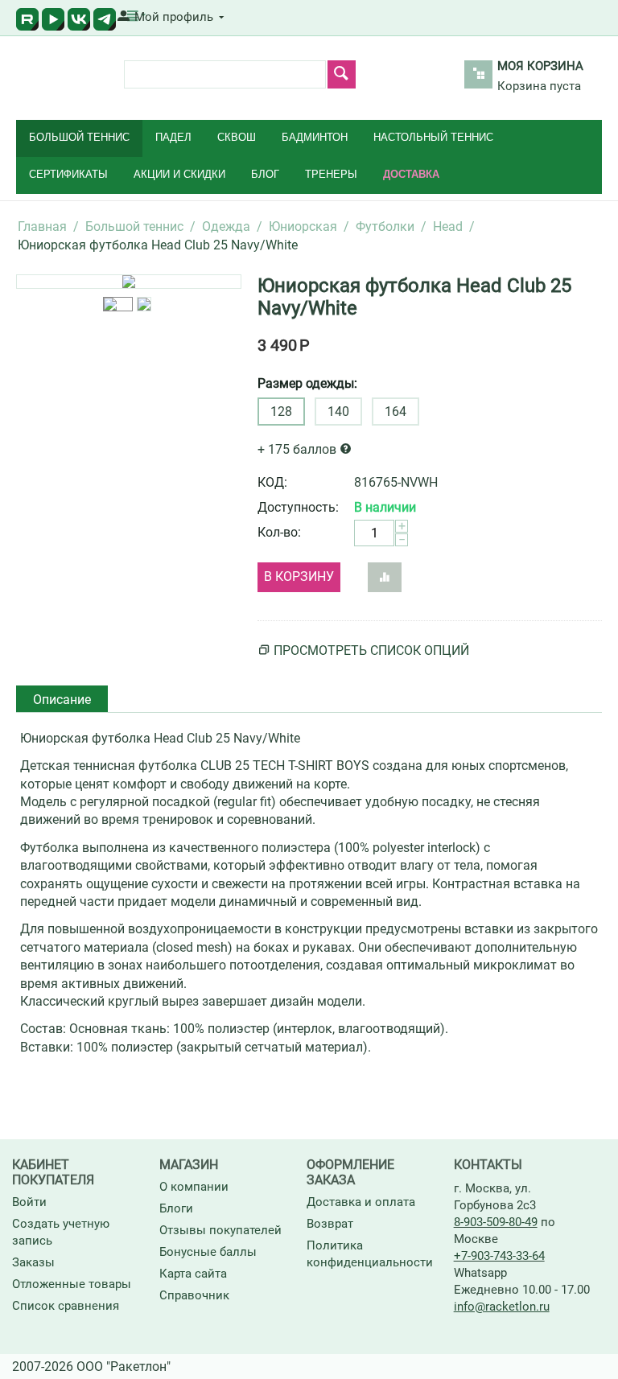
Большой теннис (79, 137)
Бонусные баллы (208, 1252)
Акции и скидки (179, 174)
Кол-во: (279, 532)
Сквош (236, 137)
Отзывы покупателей (220, 1230)
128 (281, 411)
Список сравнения (65, 1306)
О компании (194, 1186)
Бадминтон (315, 137)
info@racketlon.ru (502, 1306)
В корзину (299, 576)
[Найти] (342, 74)
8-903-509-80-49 (496, 1222)
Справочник (194, 1295)
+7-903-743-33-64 (499, 1256)
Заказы (33, 1262)
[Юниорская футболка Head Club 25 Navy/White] (129, 281)
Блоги (176, 1208)
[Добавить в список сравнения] (385, 577)
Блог (265, 174)
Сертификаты (68, 174)
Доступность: (298, 507)
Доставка (411, 174)
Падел (173, 137)
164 (395, 411)
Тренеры (331, 174)
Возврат (330, 1223)
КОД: (272, 482)
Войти (29, 1202)
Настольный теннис (433, 137)
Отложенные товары (71, 1284)
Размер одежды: (307, 383)
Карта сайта (193, 1273)
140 (338, 411)
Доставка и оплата (361, 1202)
